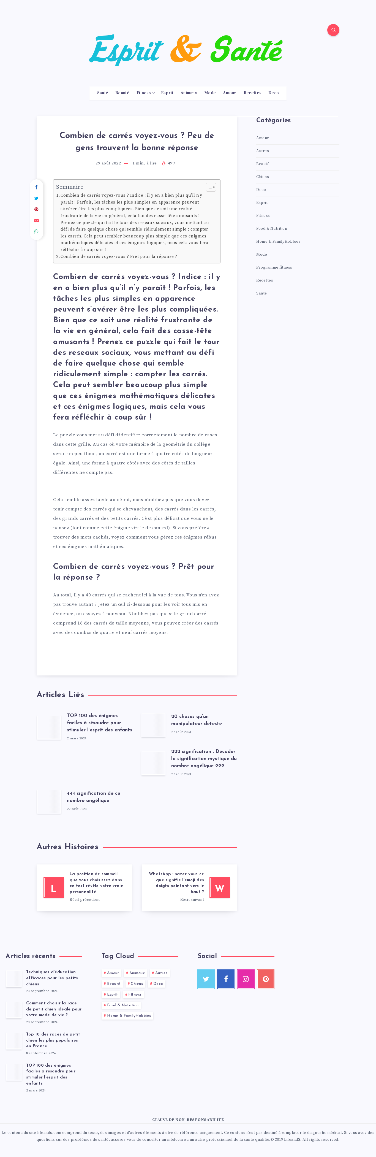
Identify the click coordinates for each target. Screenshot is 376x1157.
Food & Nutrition (271, 228)
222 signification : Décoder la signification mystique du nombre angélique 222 (204, 759)
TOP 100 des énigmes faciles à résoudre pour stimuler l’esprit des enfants (99, 723)
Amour (229, 93)
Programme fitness (274, 267)
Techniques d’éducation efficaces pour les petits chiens (52, 978)
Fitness (144, 93)
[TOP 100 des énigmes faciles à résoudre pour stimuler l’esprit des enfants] (14, 1072)
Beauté (122, 93)
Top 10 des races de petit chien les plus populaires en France (53, 1040)
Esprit (167, 93)
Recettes (252, 93)
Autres (262, 150)
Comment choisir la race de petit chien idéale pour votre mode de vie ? (54, 1009)
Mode (210, 93)
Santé (102, 93)
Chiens (262, 176)
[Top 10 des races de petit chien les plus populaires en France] (14, 1041)
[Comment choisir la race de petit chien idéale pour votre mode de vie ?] (14, 1009)
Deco (273, 93)
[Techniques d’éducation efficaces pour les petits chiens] (14, 978)
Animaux (189, 93)
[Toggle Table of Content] (208, 187)
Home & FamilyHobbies (278, 241)
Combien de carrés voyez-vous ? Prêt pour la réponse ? (119, 256)
